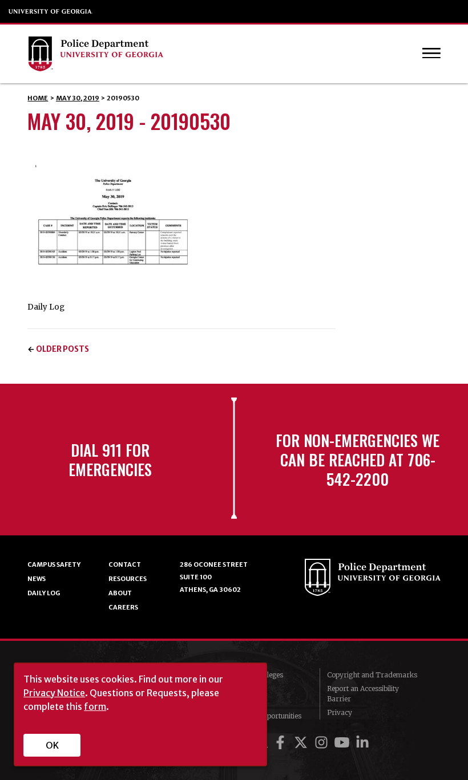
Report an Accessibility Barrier (363, 693)
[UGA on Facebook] (282, 742)
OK (52, 745)
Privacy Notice (54, 692)
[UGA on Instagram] (323, 742)
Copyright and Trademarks (372, 675)
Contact (124, 564)
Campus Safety (53, 564)
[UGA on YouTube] (343, 742)
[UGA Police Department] (209, 53)
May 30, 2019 (77, 98)
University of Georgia (51, 11)
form (95, 706)
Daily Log (43, 593)
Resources (127, 579)
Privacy (339, 712)
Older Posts (62, 349)
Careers (123, 607)
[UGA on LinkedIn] (362, 742)
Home (37, 98)
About (120, 593)
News (36, 579)
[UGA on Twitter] (302, 742)
